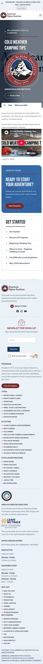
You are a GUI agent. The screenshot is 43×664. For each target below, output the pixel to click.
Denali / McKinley (10, 471)
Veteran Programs (11, 612)
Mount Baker (9, 461)
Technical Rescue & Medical (15, 453)
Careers (7, 606)
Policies (7, 643)
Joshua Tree (8, 480)
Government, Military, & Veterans (17, 411)
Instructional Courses (13, 395)
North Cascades (10, 465)
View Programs (15, 206)
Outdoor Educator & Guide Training (18, 450)
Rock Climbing (9, 428)
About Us (7, 594)
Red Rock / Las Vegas (12, 477)
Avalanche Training (11, 441)
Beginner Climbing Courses (14, 628)
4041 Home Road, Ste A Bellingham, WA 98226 (19, 545)
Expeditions (8, 401)
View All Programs (10, 386)
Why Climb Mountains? (12, 622)
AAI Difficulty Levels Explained (16, 631)
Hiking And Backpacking (13, 444)
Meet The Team (9, 591)
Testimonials (9, 597)
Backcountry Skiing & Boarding (16, 438)
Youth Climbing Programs (14, 414)
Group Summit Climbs (12, 398)
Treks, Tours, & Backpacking (15, 407)
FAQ (5, 634)
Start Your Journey (11, 625)
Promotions (8, 600)
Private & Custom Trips (13, 404)
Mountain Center (10, 417)
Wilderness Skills (21, 105)
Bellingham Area (10, 483)
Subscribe (13, 349)
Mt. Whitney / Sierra (11, 468)
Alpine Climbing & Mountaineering (17, 425)
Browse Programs (11, 619)
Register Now (9, 637)
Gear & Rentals (9, 640)
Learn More (21, 8)
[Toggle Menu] (40, 15)
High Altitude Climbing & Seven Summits (19, 434)
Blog (10, 105)
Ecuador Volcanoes (12, 474)
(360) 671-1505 (20, 306)
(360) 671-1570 (7, 570)
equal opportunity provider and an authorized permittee (17, 658)
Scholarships (9, 609)
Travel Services (10, 603)
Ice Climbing (8, 431)
